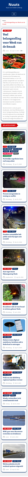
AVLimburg (9, 164)
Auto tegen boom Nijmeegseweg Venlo (10, 272)
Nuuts (14, 4)
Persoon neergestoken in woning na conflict (11, 195)
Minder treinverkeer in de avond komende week (12, 399)
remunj (8, 404)
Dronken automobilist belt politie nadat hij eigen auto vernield (12, 236)
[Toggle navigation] (14, 14)
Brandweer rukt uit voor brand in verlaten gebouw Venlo (14, 308)
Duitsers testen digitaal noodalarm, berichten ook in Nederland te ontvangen (13, 342)
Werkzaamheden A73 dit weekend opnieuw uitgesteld (13, 465)
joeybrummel (9, 277)
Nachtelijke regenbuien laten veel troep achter (13, 160)
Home (4, 20)
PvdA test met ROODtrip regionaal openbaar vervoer (12, 378)
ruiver (7, 51)
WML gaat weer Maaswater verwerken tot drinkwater (12, 432)
